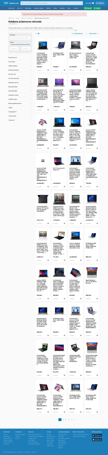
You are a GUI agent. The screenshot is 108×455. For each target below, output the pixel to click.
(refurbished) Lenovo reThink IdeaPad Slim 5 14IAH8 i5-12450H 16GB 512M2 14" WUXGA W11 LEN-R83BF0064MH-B (91, 323)
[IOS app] (97, 439)
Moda (55, 8)
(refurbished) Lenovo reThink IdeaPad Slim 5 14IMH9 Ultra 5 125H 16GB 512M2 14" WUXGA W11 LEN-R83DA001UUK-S (92, 173)
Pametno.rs (20, 452)
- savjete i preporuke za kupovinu (80, 434)
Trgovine (17, 436)
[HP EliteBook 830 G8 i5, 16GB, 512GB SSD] (59, 45)
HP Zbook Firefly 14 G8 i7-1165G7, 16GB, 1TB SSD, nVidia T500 (75, 55)
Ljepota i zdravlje (38, 8)
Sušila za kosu (50, 445)
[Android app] (97, 435)
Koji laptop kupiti (32, 438)
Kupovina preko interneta (34, 434)
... (81, 8)
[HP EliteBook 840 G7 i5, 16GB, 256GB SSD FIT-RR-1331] (75, 388)
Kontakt (5, 434)
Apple (69, 30)
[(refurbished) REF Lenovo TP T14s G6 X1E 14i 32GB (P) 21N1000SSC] (43, 199)
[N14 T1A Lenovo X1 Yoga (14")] (59, 160)
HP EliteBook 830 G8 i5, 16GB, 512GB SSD (58, 54)
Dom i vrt (19, 8)
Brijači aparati (61, 440)
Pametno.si (27, 452)
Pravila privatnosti (7, 440)
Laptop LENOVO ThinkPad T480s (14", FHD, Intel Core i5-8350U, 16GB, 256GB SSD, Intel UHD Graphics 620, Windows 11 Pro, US (42, 286)
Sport (68, 8)
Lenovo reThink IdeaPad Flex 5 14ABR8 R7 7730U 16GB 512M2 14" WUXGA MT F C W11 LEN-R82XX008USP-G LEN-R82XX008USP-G (42, 136)
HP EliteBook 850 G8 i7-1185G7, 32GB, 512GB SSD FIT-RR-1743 (91, 246)
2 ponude (71, 70)
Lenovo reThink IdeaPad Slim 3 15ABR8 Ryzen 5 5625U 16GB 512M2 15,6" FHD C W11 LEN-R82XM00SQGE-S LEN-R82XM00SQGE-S (42, 174)
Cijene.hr (34, 452)
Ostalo (17, 18)
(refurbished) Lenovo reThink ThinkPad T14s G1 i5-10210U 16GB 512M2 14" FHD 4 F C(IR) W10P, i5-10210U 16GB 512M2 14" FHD (59, 249)
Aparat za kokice (51, 436)
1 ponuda (39, 70)
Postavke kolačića (7, 442)
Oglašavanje (6, 436)
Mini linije (49, 434)
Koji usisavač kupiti (33, 442)
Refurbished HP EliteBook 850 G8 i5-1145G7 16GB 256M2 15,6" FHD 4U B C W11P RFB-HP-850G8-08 (42, 322)
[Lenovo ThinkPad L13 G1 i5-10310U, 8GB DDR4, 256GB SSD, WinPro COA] (75, 236)
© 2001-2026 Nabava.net (9, 452)
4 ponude (39, 186)
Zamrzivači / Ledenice (63, 438)
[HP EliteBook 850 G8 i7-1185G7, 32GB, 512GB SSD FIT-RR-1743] (92, 236)
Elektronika (28, 8)
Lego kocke (49, 444)
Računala (62, 8)
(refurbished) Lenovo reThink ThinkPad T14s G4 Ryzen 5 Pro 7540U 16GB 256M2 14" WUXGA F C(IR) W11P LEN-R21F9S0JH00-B (91, 58)
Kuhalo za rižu (50, 438)
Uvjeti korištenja (7, 438)
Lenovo (57, 30)
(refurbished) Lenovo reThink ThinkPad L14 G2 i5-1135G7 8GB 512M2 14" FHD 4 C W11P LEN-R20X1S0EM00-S (42, 360)
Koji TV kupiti (31, 440)
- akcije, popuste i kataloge (79, 436)
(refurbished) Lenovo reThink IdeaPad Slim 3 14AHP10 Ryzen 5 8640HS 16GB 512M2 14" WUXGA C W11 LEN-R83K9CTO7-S (74, 324)
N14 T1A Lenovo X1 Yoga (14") (59, 168)
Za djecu (75, 8)
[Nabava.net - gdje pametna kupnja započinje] (11, 3)
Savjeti (98, 8)
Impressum (6, 444)
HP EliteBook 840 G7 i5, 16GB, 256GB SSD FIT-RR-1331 (74, 397)
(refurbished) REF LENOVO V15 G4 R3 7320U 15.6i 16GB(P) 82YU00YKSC (75, 358)
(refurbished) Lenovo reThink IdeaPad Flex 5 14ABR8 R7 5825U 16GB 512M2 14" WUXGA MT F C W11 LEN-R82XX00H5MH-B (42, 401)
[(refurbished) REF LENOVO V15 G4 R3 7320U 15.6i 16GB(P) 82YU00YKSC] (75, 348)
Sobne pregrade (62, 442)
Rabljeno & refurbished (27, 18)
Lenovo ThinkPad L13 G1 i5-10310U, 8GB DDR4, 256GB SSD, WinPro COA (74, 246)
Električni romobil (62, 434)
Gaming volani (61, 444)
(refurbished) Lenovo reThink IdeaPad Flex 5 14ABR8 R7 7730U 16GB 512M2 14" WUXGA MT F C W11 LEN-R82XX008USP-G (58, 401)
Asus (66, 30)
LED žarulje (61, 436)
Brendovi (17, 438)
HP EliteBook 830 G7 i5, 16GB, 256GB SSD (58, 320)
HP (60, 30)
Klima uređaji (50, 442)
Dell (63, 30)
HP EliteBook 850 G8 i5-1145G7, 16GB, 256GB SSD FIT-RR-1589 (91, 398)
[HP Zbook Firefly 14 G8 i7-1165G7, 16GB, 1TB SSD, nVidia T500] (75, 45)
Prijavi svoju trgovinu (20, 434)
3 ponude (71, 148)
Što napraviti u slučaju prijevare (36, 436)
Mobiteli (48, 8)
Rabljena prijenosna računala (41, 18)
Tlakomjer (60, 445)
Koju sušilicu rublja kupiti (34, 444)
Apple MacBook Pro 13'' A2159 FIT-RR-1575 (91, 281)
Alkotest (60, 447)
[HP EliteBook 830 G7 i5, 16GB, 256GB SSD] (59, 311)
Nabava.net (11, 18)
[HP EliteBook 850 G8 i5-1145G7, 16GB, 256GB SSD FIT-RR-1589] (92, 388)
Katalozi (89, 8)
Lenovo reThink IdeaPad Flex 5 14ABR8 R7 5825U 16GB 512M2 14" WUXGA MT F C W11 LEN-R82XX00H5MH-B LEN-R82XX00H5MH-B (91, 136)
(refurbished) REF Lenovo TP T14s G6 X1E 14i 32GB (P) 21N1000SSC (42, 209)
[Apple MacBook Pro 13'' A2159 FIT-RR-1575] (92, 272)
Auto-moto (11, 8)
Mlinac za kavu (50, 440)
